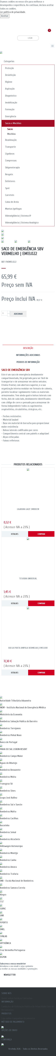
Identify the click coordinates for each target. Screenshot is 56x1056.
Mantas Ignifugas (13, 208)
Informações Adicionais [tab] (28, 355)
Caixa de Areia (12, 202)
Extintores (10, 181)
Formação (9, 109)
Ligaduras (9, 153)
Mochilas (11, 134)
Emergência (10, 116)
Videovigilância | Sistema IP (18, 215)
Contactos (27, 998)
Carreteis (9, 195)
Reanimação (11, 140)
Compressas (11, 160)
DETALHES (14, 534)
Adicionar (18, 314)
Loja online (6, 1018)
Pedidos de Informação (28, 362)
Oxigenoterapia (12, 167)
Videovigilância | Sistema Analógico (21, 222)
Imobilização (11, 102)
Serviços (18, 998)
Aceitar (4, 16)
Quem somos (7, 998)
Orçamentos (29, 1018)
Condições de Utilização (12, 1006)
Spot (7, 188)
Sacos (10, 129)
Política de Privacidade (35, 1006)
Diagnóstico (10, 95)
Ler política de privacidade (12, 12)
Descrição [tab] (28, 348)
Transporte (10, 146)
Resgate (9, 174)
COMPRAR (41, 534)
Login (29, 38)
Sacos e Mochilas (13, 123)
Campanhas (17, 1018)
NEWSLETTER (10, 974)
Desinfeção (10, 75)
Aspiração (10, 88)
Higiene (8, 82)
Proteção (9, 68)
